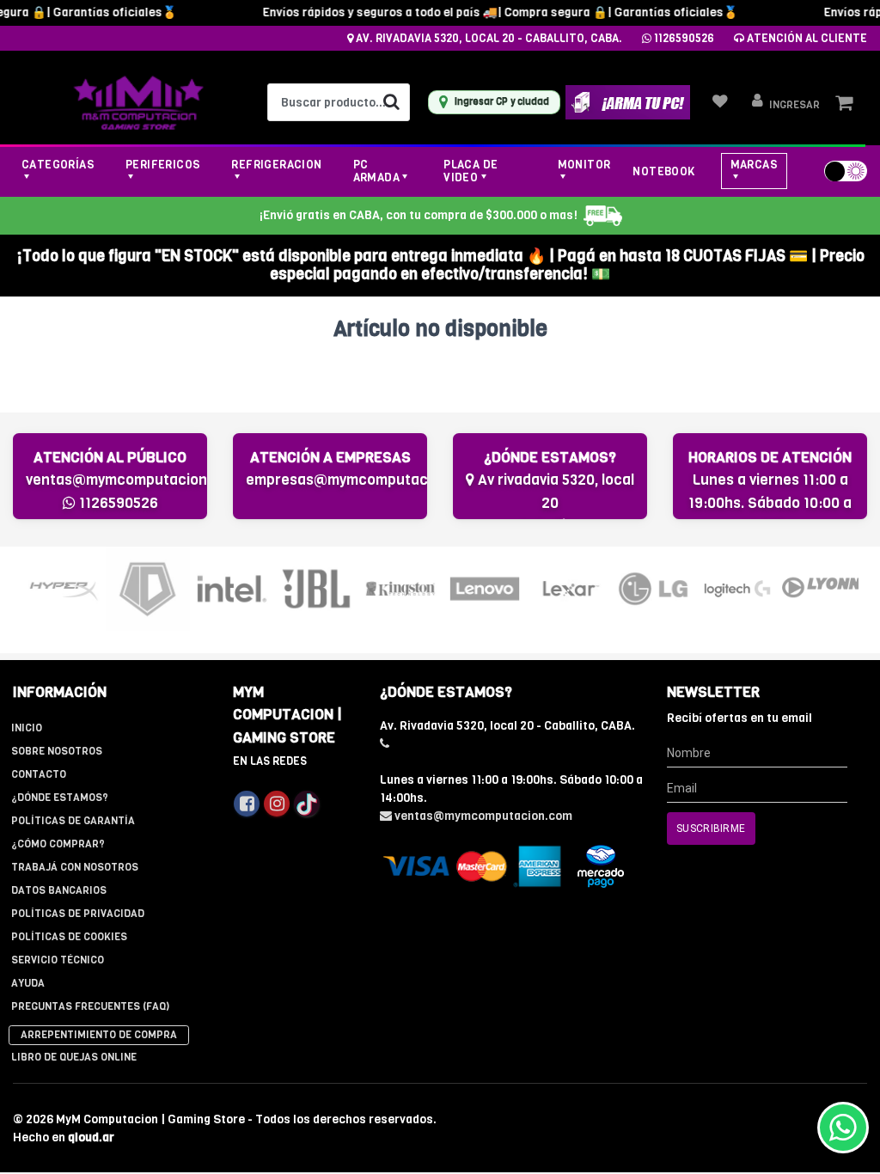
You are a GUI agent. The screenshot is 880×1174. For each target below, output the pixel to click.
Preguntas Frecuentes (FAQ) (90, 1006)
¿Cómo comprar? (58, 844)
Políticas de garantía (73, 821)
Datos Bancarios (59, 890)
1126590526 (682, 38)
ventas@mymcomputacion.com (133, 480)
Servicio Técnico (57, 960)
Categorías (58, 164)
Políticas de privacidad (77, 913)
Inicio (26, 728)
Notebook (663, 171)
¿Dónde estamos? (59, 797)
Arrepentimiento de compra (99, 1035)
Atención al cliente (805, 38)
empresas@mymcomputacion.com (363, 480)
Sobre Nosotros (56, 751)
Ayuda (28, 983)
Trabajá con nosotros (74, 867)
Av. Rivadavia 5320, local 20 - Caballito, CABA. (487, 38)
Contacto (38, 774)
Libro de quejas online (74, 1057)
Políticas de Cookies (69, 937)
